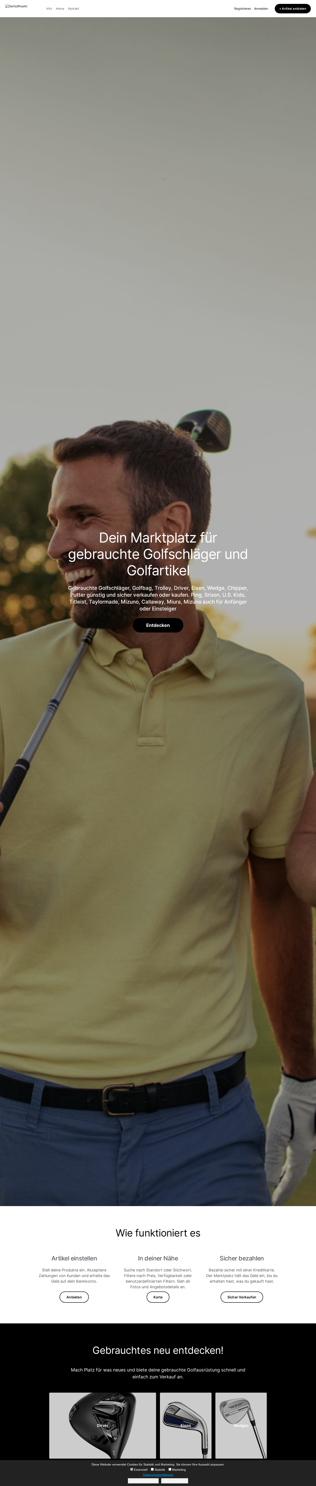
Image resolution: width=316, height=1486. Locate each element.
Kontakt (73, 8)
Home (60, 8)
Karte (158, 1297)
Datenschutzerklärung (158, 1475)
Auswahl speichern (143, 1481)
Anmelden (261, 8)
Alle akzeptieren (175, 1481)
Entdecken (158, 625)
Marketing (178, 1469)
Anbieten (74, 1297)
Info (49, 8)
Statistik (159, 1469)
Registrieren (242, 8)
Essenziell (140, 1469)
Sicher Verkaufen (241, 1297)
